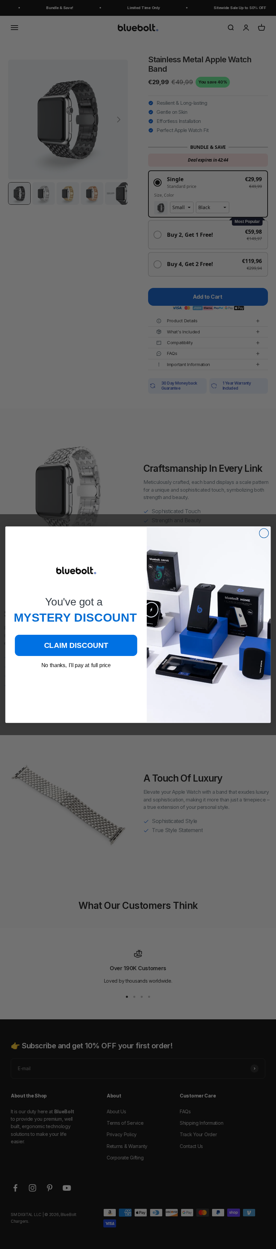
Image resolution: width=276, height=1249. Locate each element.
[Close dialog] (264, 533)
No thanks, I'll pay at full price (76, 665)
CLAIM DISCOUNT (76, 645)
